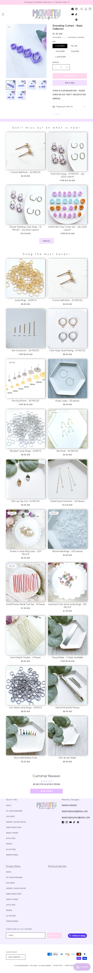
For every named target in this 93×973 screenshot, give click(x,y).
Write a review (46, 791)
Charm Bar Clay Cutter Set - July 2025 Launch (67, 228)
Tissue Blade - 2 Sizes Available (67, 657)
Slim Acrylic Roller (67, 757)
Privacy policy (69, 965)
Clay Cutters (10, 816)
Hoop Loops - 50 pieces (67, 400)
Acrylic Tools (10, 838)
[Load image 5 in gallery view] (10, 95)
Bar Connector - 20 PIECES (25, 350)
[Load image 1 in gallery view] (10, 85)
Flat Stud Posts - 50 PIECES (25, 400)
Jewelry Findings (12, 833)
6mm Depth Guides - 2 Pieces (25, 657)
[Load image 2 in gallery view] (21, 85)
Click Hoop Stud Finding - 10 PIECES (67, 350)
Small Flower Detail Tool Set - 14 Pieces (25, 604)
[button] (3, 14)
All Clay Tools (11, 849)
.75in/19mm (60, 51)
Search (8, 805)
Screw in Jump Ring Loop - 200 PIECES (25, 552)
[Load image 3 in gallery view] (31, 85)
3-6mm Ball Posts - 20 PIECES (26, 172)
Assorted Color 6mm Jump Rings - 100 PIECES (67, 605)
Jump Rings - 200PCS (25, 300)
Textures (9, 844)
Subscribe (54, 935)
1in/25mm (75, 51)
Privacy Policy (13, 866)
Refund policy (57, 965)
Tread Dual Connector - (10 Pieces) (67, 501)
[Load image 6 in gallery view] (21, 95)
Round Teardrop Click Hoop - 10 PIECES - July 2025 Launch (25, 228)
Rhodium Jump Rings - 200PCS (25, 451)
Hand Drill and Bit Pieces (67, 707)
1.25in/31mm (60, 57)
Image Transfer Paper (13, 827)
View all (46, 241)
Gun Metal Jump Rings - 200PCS (25, 707)
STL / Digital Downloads (14, 811)
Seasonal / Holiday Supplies (16, 822)
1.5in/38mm (60, 46)
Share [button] (57, 114)
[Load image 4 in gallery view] (41, 85)
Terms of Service (57, 866)
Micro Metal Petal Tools (25, 757)
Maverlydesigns (23, 965)
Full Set (74, 46)
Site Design (33, 965)
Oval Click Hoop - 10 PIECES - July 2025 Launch (67, 175)
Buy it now (69, 83)
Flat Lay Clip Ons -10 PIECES (25, 501)
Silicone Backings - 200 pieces (67, 551)
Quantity (56, 62)
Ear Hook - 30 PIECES (67, 451)
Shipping (65, 37)
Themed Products (12, 855)
